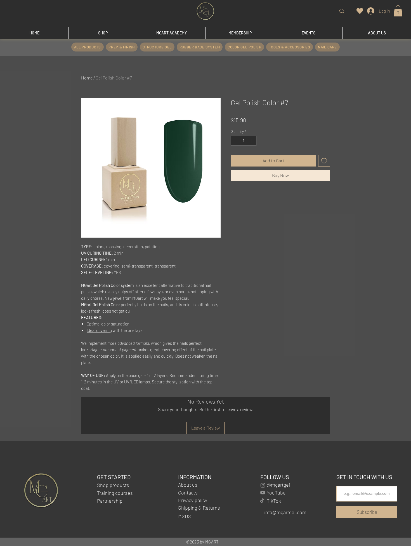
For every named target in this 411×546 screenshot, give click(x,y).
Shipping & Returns (199, 508)
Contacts (188, 492)
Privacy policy (192, 500)
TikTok (274, 501)
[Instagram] (263, 485)
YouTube (276, 492)
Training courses (115, 493)
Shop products (113, 485)
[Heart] (359, 11)
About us (187, 485)
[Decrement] (235, 141)
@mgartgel (278, 485)
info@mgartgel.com (285, 512)
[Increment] (252, 141)
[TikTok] (262, 500)
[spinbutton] (243, 141)
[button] (398, 10)
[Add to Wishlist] (324, 161)
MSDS (185, 516)
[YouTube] (263, 492)
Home (87, 77)
